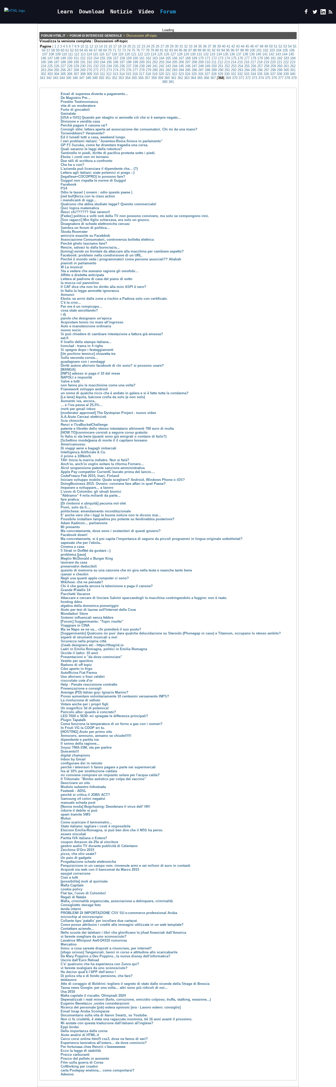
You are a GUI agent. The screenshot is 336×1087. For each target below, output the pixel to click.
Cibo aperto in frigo (76, 669)
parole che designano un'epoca (86, 318)
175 (234, 58)
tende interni (71, 909)
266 (63, 70)
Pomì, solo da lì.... (76, 507)
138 (245, 54)
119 (120, 54)
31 (181, 46)
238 (135, 66)
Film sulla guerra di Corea (82, 1062)
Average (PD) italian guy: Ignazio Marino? (94, 692)
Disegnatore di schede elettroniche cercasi (95, 224)
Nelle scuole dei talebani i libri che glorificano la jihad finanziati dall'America (123, 932)
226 (56, 66)
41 (228, 46)
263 (43, 70)
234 (109, 66)
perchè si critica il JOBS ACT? (85, 795)
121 (133, 54)
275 (122, 70)
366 (206, 78)
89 (199, 50)
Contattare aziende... (77, 929)
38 (214, 46)
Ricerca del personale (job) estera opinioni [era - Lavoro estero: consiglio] (121, 1007)
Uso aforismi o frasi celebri (83, 677)
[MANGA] (68, 369)
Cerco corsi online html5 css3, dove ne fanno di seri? (104, 1039)
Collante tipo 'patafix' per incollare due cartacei (99, 921)
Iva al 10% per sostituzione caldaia (89, 771)
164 (161, 58)
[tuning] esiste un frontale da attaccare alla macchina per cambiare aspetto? (122, 251)
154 (96, 58)
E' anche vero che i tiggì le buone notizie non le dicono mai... (111, 515)
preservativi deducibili (79, 566)
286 (194, 70)
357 (147, 78)
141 (265, 54)
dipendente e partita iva (80, 740)
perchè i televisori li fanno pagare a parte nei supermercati (108, 767)
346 (75, 78)
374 (261, 78)
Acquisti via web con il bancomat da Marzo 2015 (100, 869)
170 (201, 58)
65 (86, 50)
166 (174, 58)
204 (168, 62)
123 (147, 54)
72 (119, 50)
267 (69, 70)
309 (89, 74)
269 (83, 70)
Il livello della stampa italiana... (86, 342)
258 (266, 66)
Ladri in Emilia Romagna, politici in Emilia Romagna (104, 649)
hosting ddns (71, 602)
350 (101, 78)
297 (266, 70)
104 (278, 50)
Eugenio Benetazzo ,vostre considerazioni (95, 1003)
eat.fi (65, 338)
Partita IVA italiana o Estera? (84, 838)
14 (101, 46)
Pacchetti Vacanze (75, 594)
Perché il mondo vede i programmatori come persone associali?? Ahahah (121, 259)
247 (194, 66)
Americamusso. (73, 444)
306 (69, 74)
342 (49, 78)
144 (284, 54)
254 (240, 66)
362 (180, 78)
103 (272, 50)
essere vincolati (73, 834)
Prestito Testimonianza (79, 102)
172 (214, 58)
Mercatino (69, 944)
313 (115, 74)
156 (109, 58)
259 (273, 66)
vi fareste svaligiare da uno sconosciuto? (94, 968)
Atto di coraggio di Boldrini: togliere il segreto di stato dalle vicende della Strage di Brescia (135, 984)
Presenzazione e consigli (81, 688)
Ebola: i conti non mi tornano (85, 157)
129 (186, 54)
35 (200, 46)
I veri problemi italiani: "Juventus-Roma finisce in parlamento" (111, 141)
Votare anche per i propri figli (84, 704)
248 (201, 66)
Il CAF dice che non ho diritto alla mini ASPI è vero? (103, 287)
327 (207, 74)
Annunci (67, 295)
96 (232, 50)
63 (76, 50)
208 (194, 62)
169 (194, 58)
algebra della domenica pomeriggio (90, 606)
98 (242, 50)
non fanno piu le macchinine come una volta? (98, 385)
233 (102, 66)
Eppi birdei (70, 1027)
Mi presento (70, 527)
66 (91, 50)
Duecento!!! (70, 751)
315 (128, 74)
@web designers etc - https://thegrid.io (92, 645)
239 (142, 66)
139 (252, 54)
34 (195, 46)
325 (194, 74)
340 (292, 74)
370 (235, 78)
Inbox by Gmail (73, 759)
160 (135, 58)
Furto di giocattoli (75, 110)
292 (234, 70)
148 (56, 58)
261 (286, 66)
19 (124, 46)
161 (142, 58)
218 (259, 62)
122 (140, 54)
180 (266, 58)
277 (135, 70)
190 (76, 62)
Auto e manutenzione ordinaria (86, 326)
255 (247, 66)
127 (173, 54)
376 (274, 78)
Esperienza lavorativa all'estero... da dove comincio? (104, 1043)
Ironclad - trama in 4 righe (82, 346)
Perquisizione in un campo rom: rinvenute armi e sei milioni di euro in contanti (125, 866)
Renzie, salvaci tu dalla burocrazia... (90, 247)
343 (55, 78)
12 (91, 46)
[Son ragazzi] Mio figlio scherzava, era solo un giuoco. (105, 220)
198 (129, 62)
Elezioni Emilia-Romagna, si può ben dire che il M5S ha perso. (112, 830)
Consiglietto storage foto (81, 905)
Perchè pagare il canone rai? (84, 125)
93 (218, 50)
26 (157, 46)
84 (176, 50)
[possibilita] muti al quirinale (84, 881)
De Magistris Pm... (76, 98)
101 (259, 50)
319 (155, 74)
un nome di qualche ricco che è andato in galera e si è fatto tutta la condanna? (124, 393)
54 (290, 46)
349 (95, 78)
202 (155, 62)
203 (161, 62)
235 (115, 66)
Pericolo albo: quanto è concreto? (88, 712)
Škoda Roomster (74, 232)
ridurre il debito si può (79, 810)
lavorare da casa (74, 562)
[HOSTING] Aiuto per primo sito (86, 732)
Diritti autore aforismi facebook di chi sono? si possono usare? (112, 365)
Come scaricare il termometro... (86, 822)
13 (96, 46)
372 (248, 78)
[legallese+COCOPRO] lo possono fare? (93, 176)
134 (219, 54)
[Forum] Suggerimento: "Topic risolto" (92, 621)
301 (293, 70)
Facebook (68, 184)
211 (214, 62)
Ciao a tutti (69, 877)
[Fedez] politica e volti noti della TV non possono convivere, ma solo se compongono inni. (135, 216)
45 (247, 46)
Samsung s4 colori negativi (83, 799)
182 (279, 58)
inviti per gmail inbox (78, 409)
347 (82, 78)
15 (105, 46)
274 (115, 70)
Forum (168, 11)
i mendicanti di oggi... (79, 200)
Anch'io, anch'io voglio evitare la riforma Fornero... (102, 464)
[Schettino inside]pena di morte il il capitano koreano (104, 440)
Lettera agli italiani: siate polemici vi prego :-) (97, 173)
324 (187, 74)
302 (43, 74)
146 (43, 58)
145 (291, 54)
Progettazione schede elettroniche (88, 862)
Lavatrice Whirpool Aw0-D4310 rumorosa (94, 940)
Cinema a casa (72, 547)
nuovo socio (71, 330)
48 (261, 46)
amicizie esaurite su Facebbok (85, 236)
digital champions (75, 755)
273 (109, 70)
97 (237, 50)
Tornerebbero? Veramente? (83, 133)
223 (292, 62)
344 (62, 78)
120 (127, 54)
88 (195, 50)
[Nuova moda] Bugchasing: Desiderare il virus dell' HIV (105, 806)
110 (64, 54)
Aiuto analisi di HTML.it (80, 1035)
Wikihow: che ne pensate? (82, 582)
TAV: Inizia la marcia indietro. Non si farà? (95, 460)
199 (135, 62)
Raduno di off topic (76, 665)
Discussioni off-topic (111, 41)
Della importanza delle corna (84, 1031)
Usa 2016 (68, 992)
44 (242, 46)
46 (252, 46)
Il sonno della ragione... (80, 743)
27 (162, 46)
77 (143, 50)
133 (212, 54)
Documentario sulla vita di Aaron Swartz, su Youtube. (104, 1015)
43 (238, 46)
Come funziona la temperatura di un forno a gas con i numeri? (111, 724)
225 (50, 66)
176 (240, 58)
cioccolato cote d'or (77, 680)
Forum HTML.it (53, 36)
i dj (63, 314)
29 (172, 46)
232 (96, 66)
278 (142, 70)
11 (86, 46)
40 (223, 46)
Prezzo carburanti (75, 1055)
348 (88, 78)
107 (45, 54)
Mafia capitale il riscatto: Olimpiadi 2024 (93, 995)
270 (89, 70)
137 (239, 54)
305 (63, 74)
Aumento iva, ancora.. (78, 401)
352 (114, 78)
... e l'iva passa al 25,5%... (82, 405)
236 (122, 66)
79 (152, 50)
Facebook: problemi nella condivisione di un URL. (102, 255)
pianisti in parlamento (78, 263)
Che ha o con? (72, 165)
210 (207, 62)
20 (129, 46)
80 (157, 50)
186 (50, 62)
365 (200, 78)
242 (161, 66)
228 (69, 66)
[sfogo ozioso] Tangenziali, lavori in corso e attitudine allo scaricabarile (119, 952)
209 (201, 62)
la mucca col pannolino (80, 283)
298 (273, 70)
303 (50, 74)
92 (214, 50)
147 (50, 58)
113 (83, 54)
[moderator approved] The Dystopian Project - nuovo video (108, 413)
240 (148, 66)
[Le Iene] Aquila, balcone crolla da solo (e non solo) (103, 397)
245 (181, 66)
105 (285, 50)
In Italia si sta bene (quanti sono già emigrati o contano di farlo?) (113, 436)
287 (201, 70)
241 (155, 66)
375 (267, 78)
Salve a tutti (70, 381)
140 (258, 54)
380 (164, 82)
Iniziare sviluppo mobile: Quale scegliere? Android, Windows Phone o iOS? (123, 480)
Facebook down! (74, 535)
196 (115, 62)
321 (168, 74)
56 (43, 50)
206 (181, 62)
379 (294, 78)
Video (146, 11)
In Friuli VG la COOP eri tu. (83, 728)
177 (247, 58)
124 (153, 54)
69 (105, 50)
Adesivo (67, 1074)
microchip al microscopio (82, 917)
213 (227, 62)
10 (82, 46)
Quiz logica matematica (80, 208)
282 (168, 70)
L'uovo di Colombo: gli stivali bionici (91, 491)
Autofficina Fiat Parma (79, 673)
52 (280, 46)
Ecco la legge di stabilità (81, 1051)
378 (287, 78)
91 (209, 50)
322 (174, 74)
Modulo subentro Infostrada (83, 787)
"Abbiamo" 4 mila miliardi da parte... (90, 495)
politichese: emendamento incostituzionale (96, 511)
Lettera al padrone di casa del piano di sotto (96, 279)
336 (266, 74)
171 (207, 58)
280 (155, 70)
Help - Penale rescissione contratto (89, 684)
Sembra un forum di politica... (85, 228)
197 (122, 62)
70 (110, 50)
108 (51, 54)
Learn (65, 11)
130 (193, 54)
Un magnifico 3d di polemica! (85, 708)
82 (166, 50)
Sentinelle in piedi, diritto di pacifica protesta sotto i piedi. (108, 153)
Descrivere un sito (75, 783)
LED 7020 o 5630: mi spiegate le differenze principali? (104, 716)
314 (122, 74)
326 (200, 74)
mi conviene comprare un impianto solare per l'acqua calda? (110, 775)
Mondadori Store (74, 614)
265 (56, 70)
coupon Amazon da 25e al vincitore (89, 842)
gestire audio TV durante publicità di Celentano (99, 846)
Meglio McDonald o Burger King (87, 558)
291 (227, 70)
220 (273, 62)
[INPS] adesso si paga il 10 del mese (90, 373)
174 (227, 58)
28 (167, 46)
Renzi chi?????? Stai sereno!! (85, 212)
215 (240, 62)
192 (89, 62)
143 (278, 54)
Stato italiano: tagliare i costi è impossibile (95, 826)
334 (253, 74)
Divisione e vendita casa (80, 121)
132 (206, 54)
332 (240, 74)
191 (83, 62)
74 (128, 50)
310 (96, 74)
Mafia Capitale (72, 885)
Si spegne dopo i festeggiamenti (87, 350)
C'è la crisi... (71, 302)
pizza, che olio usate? (78, 854)
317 (141, 74)
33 (190, 46)
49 (266, 46)
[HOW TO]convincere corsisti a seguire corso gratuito (104, 432)
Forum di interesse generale (96, 36)
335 (259, 74)
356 (141, 78)
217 (253, 62)
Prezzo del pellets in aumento (85, 1058)
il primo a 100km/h (76, 456)
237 (129, 66)
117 (108, 54)
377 (281, 78)
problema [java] (73, 554)
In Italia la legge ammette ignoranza (90, 291)
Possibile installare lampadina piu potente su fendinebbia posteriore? (117, 519)
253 (234, 66)
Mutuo (66, 818)
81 (162, 50)
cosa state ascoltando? (79, 310)
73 (124, 50)
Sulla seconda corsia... (79, 358)
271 (96, 70)
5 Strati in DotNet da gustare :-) (86, 551)
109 (58, 54)
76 (138, 50)
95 (228, 50)
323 (181, 74)
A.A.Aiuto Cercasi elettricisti (83, 417)
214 (233, 62)
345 (68, 78)
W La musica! (72, 267)
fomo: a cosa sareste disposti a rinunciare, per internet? (106, 948)
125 (160, 54)
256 (253, 66)
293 (240, 70)
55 (294, 46)
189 (69, 62)
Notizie (121, 11)
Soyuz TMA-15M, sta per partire (86, 747)
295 (253, 70)
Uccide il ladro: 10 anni (79, 653)
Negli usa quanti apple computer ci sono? (95, 578)
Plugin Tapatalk (73, 720)
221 (279, 62)
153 (89, 58)
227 (63, 66)
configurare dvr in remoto (81, 763)
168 (188, 58)
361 (173, 78)
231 (89, 66)
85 (180, 50)
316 (135, 74)
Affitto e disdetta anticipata (82, 275)
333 (246, 74)
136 (232, 54)
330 (227, 74)
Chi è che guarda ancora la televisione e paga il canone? (107, 586)
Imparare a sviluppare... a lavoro (87, 488)
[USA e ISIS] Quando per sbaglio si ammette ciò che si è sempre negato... (121, 117)
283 (174, 70)
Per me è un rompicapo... (81, 306)
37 (209, 46)
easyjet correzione (75, 873)
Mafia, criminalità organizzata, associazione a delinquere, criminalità (117, 901)
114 (89, 54)
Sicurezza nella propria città (83, 641)
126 (166, 54)
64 (81, 50)
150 (69, 58)
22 (138, 46)
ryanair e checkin (74, 574)
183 (286, 58)
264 (50, 70)
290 (220, 70)
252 (227, 66)
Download (91, 11)
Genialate (68, 113)
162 (148, 58)
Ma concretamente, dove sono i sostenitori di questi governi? (111, 531)
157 (115, 58)
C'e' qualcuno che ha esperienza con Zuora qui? (100, 964)
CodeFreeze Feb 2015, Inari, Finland (90, 476)
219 (266, 62)
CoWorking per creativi (79, 1066)
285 (188, 70)
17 (115, 46)
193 (96, 62)
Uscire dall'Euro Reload (80, 960)
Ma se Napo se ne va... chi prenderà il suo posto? (101, 629)
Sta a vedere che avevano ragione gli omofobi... (99, 271)
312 (109, 74)
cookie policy (71, 889)
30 (176, 46)
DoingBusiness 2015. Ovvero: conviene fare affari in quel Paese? (113, 484)
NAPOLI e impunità (76, 377)
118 (114, 54)
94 (223, 50)
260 (279, 66)
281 (161, 70)
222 (286, 62)
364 (193, 78)
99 (247, 50)
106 (292, 50)
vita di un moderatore (78, 106)
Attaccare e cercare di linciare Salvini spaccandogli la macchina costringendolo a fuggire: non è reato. (144, 598)
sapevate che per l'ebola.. (81, 543)
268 (76, 70)
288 (207, 70)
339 (286, 74)
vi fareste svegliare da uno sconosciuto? (94, 936)
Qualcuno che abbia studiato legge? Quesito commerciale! (108, 204)
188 (63, 62)
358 (154, 78)
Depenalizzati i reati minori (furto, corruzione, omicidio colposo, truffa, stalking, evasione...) (136, 999)
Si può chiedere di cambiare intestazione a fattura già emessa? (112, 334)
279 (148, 70)
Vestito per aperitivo (77, 661)
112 (76, 54)
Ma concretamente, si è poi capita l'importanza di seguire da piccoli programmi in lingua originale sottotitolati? (152, 539)
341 (42, 78)
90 (204, 50)
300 (286, 70)
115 (95, 54)
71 (114, 50)
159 (129, 58)
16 (110, 46)
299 (279, 70)
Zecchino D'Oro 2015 (77, 850)
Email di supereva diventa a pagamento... (94, 94)
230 (83, 66)
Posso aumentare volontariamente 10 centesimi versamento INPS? (115, 696)
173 (220, 58)
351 (108, 78)
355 (134, 78)
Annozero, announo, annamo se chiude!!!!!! (96, 736)
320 (161, 74)
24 (148, 46)
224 (43, 66)
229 (76, 66)
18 (120, 46)
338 (279, 74)
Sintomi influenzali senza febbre (87, 617)
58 (53, 50)
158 (122, 58)
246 (188, 66)
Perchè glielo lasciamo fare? (84, 243)
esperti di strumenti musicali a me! (89, 637)
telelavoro (69, 980)
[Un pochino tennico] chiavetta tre (88, 354)
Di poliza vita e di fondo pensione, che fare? (97, 976)
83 (171, 50)
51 (275, 46)
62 (72, 50)
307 (76, 74)
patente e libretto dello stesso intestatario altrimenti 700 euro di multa (117, 428)
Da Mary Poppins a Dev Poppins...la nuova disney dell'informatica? (115, 956)
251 (220, 66)
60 (62, 50)
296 (260, 70)
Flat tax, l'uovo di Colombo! (83, 893)
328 (214, 74)
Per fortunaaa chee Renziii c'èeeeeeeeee (93, 1047)
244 (174, 66)
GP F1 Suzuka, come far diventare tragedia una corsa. (104, 145)
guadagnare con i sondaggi (83, 362)
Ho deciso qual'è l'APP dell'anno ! (88, 972)
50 (271, 46)
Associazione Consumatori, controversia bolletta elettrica (107, 239)
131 (199, 54)
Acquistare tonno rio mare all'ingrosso (92, 322)
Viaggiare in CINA (75, 625)
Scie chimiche (72, 421)
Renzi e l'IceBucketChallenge (84, 425)
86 (185, 50)
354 (127, 78)
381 (171, 82)
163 (155, 58)
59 (58, 50)
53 (285, 46)
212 (220, 62)
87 (190, 50)
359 (160, 78)
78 (147, 50)
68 (100, 50)
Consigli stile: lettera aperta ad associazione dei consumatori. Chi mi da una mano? (129, 129)
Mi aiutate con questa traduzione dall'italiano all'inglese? (107, 1023)
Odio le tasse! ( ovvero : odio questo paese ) (96, 192)
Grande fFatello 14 (75, 590)
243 (168, 66)
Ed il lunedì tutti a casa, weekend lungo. (93, 137)
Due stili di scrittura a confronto (86, 161)
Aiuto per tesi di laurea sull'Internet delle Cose (98, 610)
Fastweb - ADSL (73, 791)
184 (293, 58)
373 (254, 78)
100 (252, 50)
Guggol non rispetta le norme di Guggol (93, 180)
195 (109, 62)
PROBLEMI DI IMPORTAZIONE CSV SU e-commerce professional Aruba (119, 913)
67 (95, 50)
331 (233, 74)
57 (48, 50)
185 (43, 62)
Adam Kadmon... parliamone (84, 523)
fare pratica (70, 499)
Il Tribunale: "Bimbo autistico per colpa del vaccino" (103, 779)
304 (56, 74)
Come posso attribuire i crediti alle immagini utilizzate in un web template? (122, 925)
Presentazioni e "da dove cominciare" (91, 657)
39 (219, 46)
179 (260, 58)
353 (121, 78)
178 (253, 58)
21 (134, 46)
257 (260, 66)
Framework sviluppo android (84, 389)
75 (133, 50)
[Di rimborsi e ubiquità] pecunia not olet (93, 503)
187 (56, 62)
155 (102, 58)
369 (228, 78)
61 (67, 50)
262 (293, 66)
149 (63, 58)
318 (148, 74)
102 (265, 50)
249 (207, 66)
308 (83, 74)
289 (214, 70)
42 (233, 46)
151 (76, 58)
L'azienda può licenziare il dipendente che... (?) (99, 169)
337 (273, 74)
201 (148, 62)
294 (247, 70)
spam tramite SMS (76, 814)
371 (241, 78)
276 (129, 70)
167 (181, 58)
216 (246, 62)
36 (205, 46)
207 (188, 62)
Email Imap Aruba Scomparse (85, 1011)
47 (257, 46)
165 (168, 58)
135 (225, 54)
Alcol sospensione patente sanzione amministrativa (103, 468)
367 (213, 78)
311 (102, 74)
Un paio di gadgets (76, 858)
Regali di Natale (73, 897)
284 (181, 70)
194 (102, 62)
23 (143, 46)
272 (102, 70)
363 (187, 78)
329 (220, 74)
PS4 (64, 188)
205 (174, 62)
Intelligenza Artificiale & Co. (83, 452)
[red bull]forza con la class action (88, 196)
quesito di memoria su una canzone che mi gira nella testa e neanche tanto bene (126, 570)
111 (70, 54)
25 (153, 46)
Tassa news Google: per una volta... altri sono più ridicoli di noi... (114, 988)
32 (186, 46)
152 (83, 58)
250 (214, 66)
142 (271, 54)
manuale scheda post (78, 803)
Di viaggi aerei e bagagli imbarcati (88, 448)
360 (167, 78)
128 (179, 54)
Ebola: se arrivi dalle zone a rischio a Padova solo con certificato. (114, 299)
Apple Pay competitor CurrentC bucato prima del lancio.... (108, 472)
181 (273, 58)
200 (142, 62)
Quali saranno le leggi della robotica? (91, 149)
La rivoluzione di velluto (80, 700)
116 (101, 54)
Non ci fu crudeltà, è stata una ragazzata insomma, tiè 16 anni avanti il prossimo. (126, 1019)
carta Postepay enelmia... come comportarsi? (97, 1070)
